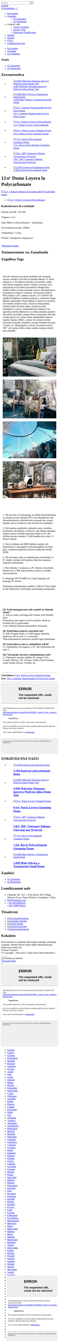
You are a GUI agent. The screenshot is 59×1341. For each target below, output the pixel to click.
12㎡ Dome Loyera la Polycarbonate (31, 125)
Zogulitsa (11, 16)
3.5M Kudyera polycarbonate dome (30, 170)
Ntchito (10, 35)
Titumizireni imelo (10, 246)
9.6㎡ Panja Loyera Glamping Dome (31, 133)
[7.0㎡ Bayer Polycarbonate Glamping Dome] (32, 838)
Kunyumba (12, 13)
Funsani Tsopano (9, 950)
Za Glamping (19, 19)
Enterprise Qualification (24, 32)
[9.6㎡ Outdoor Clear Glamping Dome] (32, 801)
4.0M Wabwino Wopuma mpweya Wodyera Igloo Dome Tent (29, 87)
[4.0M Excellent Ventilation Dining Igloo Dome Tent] (32, 782)
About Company (21, 27)
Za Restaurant (20, 21)
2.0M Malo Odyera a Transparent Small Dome (29, 864)
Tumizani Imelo (8, 961)
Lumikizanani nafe (16, 43)
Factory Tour (19, 29)
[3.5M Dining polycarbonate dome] (31, 765)
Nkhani (10, 38)
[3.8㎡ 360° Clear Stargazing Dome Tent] (32, 820)
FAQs (10, 40)
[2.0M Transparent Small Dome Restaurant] (32, 857)
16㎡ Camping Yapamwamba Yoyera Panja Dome (31, 678)
